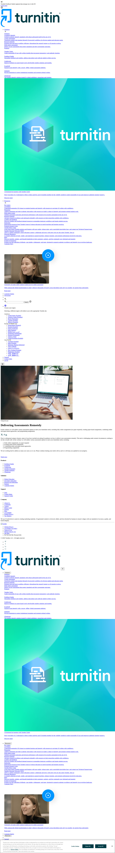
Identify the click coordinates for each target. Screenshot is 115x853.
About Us (7, 503)
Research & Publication (11, 482)
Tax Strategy (8, 516)
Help (5, 492)
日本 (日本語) (12, 346)
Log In (6, 360)
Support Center (8, 496)
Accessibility (8, 512)
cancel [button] (2, 7)
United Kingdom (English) (15, 338)
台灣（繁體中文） (13, 355)
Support (6, 357)
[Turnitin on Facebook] (5, 544)
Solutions (7, 29)
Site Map (6, 533)
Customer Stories (9, 294)
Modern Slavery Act (10, 531)
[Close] (112, 846)
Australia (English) (13, 341)
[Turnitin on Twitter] (5, 542)
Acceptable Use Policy (10, 528)
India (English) (12, 343)
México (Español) (13, 322)
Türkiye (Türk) (12, 336)
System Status (8, 494)
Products (6, 48)
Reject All (87, 846)
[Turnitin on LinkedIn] (5, 547)
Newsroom (7, 295)
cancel (30, 301)
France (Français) (13, 328)
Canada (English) (13, 320)
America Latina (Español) (15, 317)
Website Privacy (8, 527)
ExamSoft (7, 465)
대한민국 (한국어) (13, 348)
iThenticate (7, 472)
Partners (6, 484)
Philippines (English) (14, 352)
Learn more (4, 5)
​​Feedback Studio (9, 464)
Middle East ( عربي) (14, 332)
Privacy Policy (15, 849)
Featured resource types (11, 226)
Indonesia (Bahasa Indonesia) (16, 345)
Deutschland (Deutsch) (14, 325)
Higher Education (9, 479)
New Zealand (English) (14, 350)
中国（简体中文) (13, 353)
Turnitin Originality (9, 469)
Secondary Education (10, 481)
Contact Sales (8, 359)
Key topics (7, 205)
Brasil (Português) (13, 319)
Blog (5, 511)
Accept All (100, 846)
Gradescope (7, 467)
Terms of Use (8, 530)
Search (26, 302)
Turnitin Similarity (9, 470)
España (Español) (13, 327)
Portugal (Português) (14, 335)
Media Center (8, 508)
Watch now (4, 457)
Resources (7, 201)
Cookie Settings (75, 846)
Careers (6, 506)
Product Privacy (8, 514)
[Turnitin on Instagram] (5, 549)
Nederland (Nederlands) (15, 333)
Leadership (7, 504)
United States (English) (14, 315)
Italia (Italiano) (12, 330)
